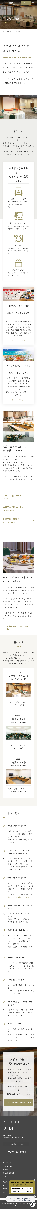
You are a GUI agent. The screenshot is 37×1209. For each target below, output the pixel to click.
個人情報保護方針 (9, 1173)
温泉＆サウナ (7, 1182)
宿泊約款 (6, 1169)
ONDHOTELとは (9, 1166)
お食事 (5, 1189)
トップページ (7, 1162)
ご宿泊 (5, 1176)
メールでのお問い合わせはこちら (16, 1144)
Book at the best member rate (21, 1182)
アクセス (5, 1192)
